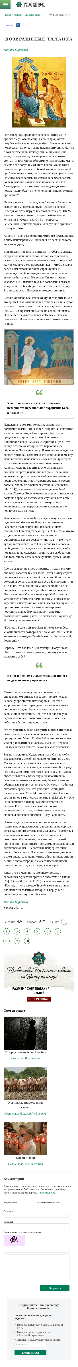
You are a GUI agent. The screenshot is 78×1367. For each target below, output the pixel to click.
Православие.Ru (46, 1192)
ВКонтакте (20, 1202)
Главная (7, 14)
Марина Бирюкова (16, 49)
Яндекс (27, 1202)
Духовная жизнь (32, 14)
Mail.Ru (33, 1202)
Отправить (55, 1288)
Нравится (9, 24)
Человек (18, 14)
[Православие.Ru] (30, 4)
